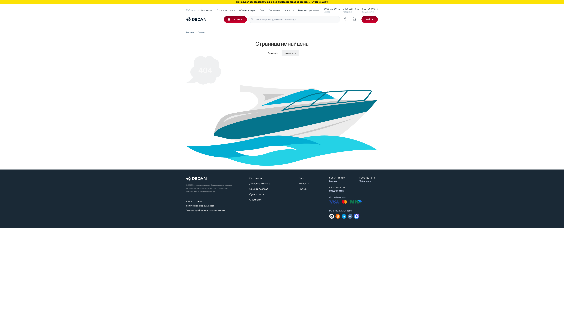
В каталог (273, 53)
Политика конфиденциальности (200, 205)
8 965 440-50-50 (332, 8)
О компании (275, 10)
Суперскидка (256, 194)
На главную (290, 53)
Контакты (289, 10)
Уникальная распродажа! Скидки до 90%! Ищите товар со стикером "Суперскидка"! (282, 1)
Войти (369, 19)
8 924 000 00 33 (370, 8)
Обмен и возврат (247, 10)
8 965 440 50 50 (337, 177)
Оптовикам (206, 10)
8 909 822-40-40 (351, 8)
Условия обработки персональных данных (205, 210)
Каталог (237, 19)
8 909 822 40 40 (367, 177)
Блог (262, 10)
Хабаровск (191, 10)
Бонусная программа (308, 10)
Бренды (303, 188)
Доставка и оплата (225, 10)
